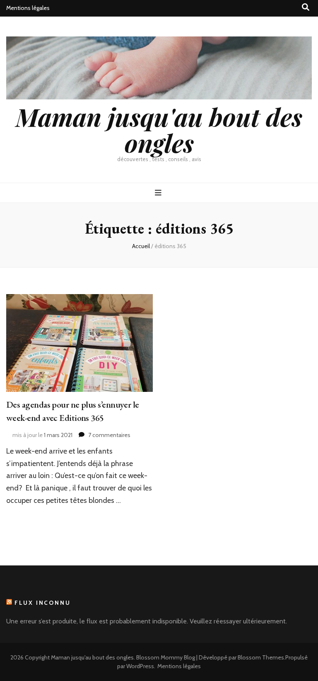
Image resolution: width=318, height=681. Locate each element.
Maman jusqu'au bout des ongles (159, 129)
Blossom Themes (261, 657)
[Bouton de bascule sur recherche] (305, 7)
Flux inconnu (42, 602)
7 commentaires (109, 435)
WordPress (140, 666)
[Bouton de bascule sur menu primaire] (159, 193)
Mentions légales (28, 8)
